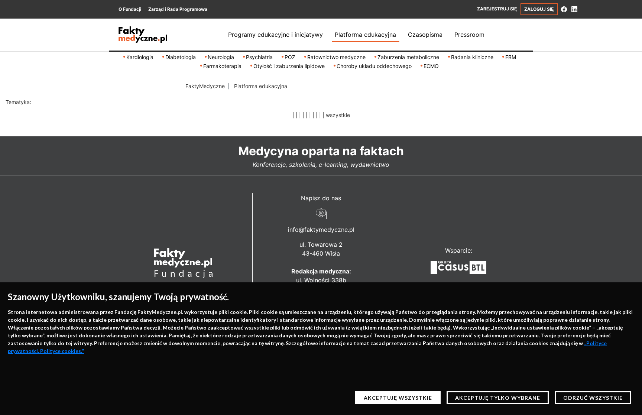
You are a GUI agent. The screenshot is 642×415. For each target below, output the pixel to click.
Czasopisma (425, 34)
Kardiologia (139, 57)
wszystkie (338, 115)
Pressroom (469, 34)
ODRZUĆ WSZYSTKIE (593, 398)
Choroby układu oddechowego (374, 66)
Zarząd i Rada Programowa (177, 9)
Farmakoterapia (222, 66)
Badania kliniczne (472, 57)
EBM (510, 57)
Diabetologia (180, 57)
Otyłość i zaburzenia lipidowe (289, 66)
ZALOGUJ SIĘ (539, 9)
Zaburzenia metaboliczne (408, 57)
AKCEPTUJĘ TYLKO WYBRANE (497, 398)
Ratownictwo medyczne (336, 57)
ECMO (431, 66)
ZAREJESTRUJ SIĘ (497, 9)
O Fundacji (130, 9)
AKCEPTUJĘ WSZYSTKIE (398, 398)
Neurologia (221, 57)
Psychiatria (259, 57)
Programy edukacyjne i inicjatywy (275, 34)
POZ (290, 57)
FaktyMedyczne (205, 86)
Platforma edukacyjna (365, 34)
